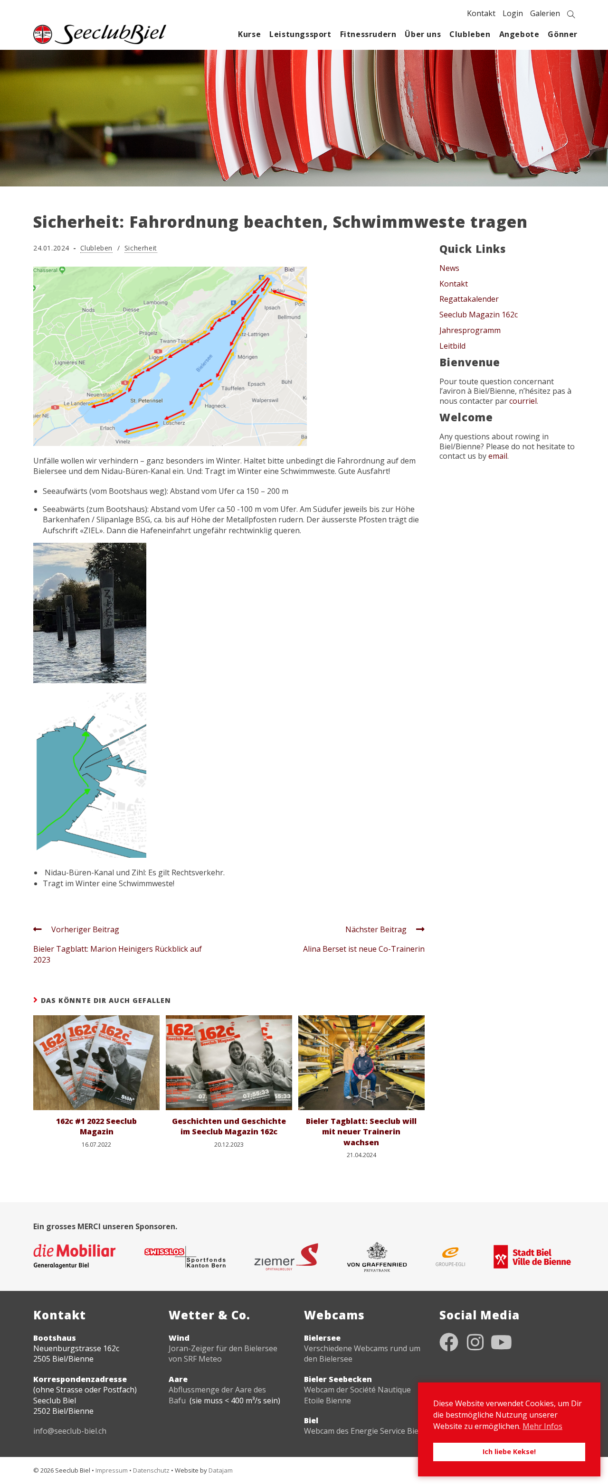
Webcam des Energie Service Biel (362, 1431)
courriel (523, 401)
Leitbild (452, 346)
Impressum (111, 1470)
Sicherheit (140, 247)
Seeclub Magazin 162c (478, 314)
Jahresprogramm (470, 330)
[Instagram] (475, 1342)
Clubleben (96, 247)
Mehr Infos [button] (542, 1426)
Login (513, 13)
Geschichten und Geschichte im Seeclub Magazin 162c (229, 1126)
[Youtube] (501, 1342)
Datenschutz (151, 1470)
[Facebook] (448, 1342)
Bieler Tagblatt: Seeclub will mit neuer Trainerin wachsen (361, 1132)
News (449, 268)
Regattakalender (469, 299)
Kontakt (481, 13)
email (497, 456)
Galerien (545, 13)
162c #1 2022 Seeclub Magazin (96, 1126)
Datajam (221, 1470)
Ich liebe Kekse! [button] (509, 1451)
